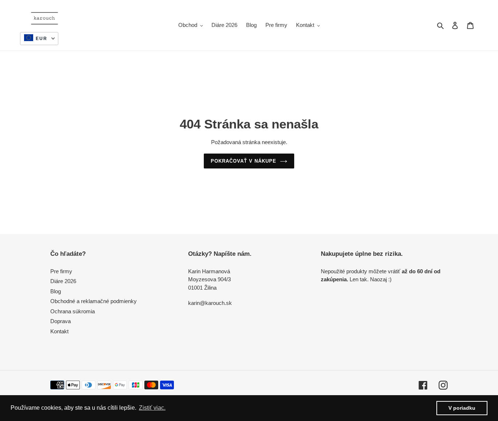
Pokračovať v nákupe (244, 161)
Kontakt (59, 331)
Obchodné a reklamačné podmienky (93, 301)
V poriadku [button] (461, 408)
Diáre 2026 (63, 281)
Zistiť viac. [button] (152, 408)
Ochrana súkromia (72, 311)
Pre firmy (61, 271)
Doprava (60, 321)
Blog (55, 291)
